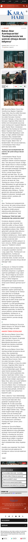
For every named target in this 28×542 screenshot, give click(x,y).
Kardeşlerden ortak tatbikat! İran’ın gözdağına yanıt (14, 485)
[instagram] (12, 516)
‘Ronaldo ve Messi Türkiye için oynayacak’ (13, 476)
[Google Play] (14, 538)
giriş (14, 493)
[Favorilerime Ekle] (24, 86)
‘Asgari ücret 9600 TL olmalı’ (10, 479)
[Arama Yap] (23, 6)
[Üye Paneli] (26, 6)
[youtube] (16, 516)
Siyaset (3, 458)
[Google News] (8, 47)
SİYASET (6, 28)
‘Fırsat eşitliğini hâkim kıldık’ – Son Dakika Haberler (13, 473)
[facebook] (5, 516)
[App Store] (5, 538)
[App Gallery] (23, 538)
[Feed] (22, 516)
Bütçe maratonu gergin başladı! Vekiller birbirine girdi (12, 482)
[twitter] (9, 516)
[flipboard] (19, 516)
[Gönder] (25, 508)
